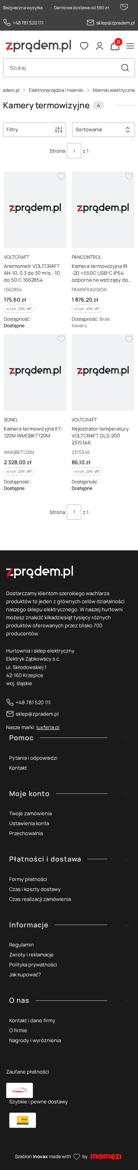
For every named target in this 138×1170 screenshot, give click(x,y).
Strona (57, 150)
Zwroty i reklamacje (31, 954)
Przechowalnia (26, 833)
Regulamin (21, 944)
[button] (125, 67)
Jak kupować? (25, 974)
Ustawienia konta (29, 823)
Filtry (12, 129)
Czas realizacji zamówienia (40, 899)
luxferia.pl (47, 727)
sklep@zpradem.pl (115, 23)
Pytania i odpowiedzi (33, 757)
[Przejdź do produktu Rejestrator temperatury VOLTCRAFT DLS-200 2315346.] (103, 371)
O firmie (18, 1030)
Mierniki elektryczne (114, 90)
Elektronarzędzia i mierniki (56, 90)
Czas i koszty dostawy (35, 889)
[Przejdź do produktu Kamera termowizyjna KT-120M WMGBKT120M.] (35, 371)
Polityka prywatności (33, 964)
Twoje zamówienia (30, 813)
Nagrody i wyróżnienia (35, 1040)
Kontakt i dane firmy (32, 1020)
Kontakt (18, 767)
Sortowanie (89, 129)
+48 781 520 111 (28, 23)
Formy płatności (28, 879)
